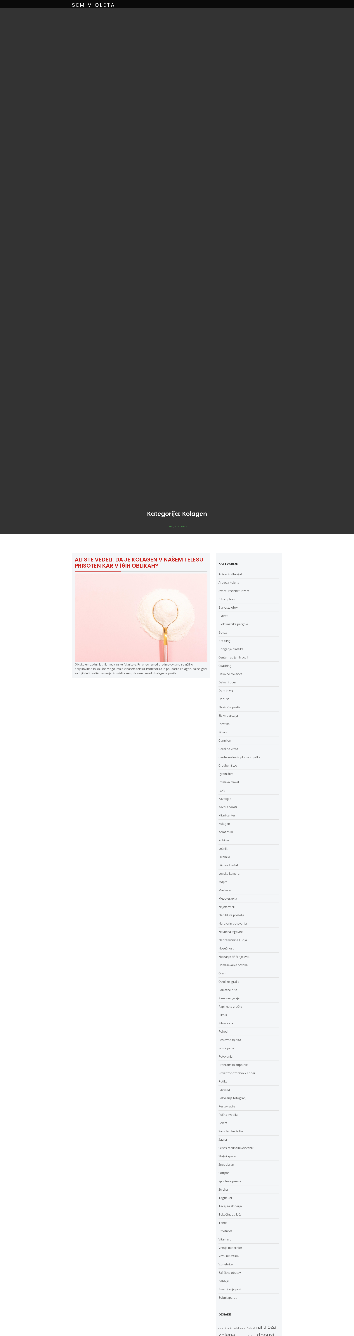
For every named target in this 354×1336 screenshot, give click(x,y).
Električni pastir (229, 707)
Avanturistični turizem (233, 591)
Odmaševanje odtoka (233, 965)
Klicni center (226, 815)
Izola (221, 790)
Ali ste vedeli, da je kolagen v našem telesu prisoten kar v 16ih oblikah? (139, 563)
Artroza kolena (228, 583)
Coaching (224, 666)
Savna (222, 1140)
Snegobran (226, 1165)
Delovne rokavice (230, 674)
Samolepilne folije (230, 1131)
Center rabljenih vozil (233, 657)
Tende (222, 1223)
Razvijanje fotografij (232, 1098)
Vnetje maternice (230, 1248)
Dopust (223, 699)
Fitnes (222, 732)
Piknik (222, 1015)
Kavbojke (224, 799)
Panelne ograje (229, 998)
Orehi (222, 973)
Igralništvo (225, 774)
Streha (223, 1189)
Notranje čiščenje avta (233, 957)
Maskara (224, 890)
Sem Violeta (93, 5)
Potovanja (225, 1056)
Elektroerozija (228, 716)
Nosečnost (226, 948)
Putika (222, 1081)
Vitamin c (224, 1239)
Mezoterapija (227, 898)
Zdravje (223, 1281)
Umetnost (225, 1231)
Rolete (222, 1123)
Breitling (224, 641)
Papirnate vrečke (230, 1007)
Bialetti (223, 616)
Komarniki (225, 832)
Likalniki (224, 857)
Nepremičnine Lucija (232, 940)
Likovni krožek (228, 865)
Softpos (223, 1173)
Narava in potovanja (232, 923)
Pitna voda (225, 1023)
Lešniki (223, 849)
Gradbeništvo (227, 765)
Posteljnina (226, 1048)
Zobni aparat (227, 1298)
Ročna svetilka (228, 1115)
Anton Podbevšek (230, 574)
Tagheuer (225, 1198)
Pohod (223, 1031)
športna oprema (229, 1181)
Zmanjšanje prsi (229, 1289)
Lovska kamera (229, 874)
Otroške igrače (228, 982)
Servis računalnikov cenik (236, 1148)
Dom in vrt (225, 691)
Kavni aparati (227, 807)
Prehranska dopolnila (233, 1065)
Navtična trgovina (230, 932)
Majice (222, 882)
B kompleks (226, 599)
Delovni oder (227, 682)
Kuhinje (223, 840)
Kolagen (224, 824)
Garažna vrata (228, 749)
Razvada (224, 1090)
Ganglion (224, 740)
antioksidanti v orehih (229, 1328)
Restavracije (226, 1106)
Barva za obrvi (228, 607)
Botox (222, 632)
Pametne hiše (227, 990)
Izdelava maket (228, 782)
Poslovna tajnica (229, 1040)
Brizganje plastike (230, 649)
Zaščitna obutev (229, 1273)
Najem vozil (226, 907)
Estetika (224, 724)
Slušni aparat (227, 1156)
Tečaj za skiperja (230, 1206)
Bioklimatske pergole (233, 624)
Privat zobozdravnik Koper (236, 1073)
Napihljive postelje (231, 915)
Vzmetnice (225, 1264)
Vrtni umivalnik (228, 1256)
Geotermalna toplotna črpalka (239, 757)
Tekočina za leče (230, 1214)
